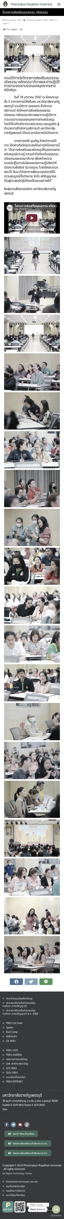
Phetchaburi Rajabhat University (31, 4)
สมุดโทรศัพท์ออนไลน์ (14, 1186)
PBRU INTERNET (13, 1081)
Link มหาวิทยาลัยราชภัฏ (16, 1063)
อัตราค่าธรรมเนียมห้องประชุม (18, 998)
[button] (21, 1134)
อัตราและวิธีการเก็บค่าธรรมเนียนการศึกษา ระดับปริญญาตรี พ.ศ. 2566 (20, 1012)
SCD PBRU (10, 1068)
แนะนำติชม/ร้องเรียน (14, 1195)
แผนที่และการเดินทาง (14, 1190)
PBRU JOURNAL (13, 1054)
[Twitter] (13, 1124)
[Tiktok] (27, 1124)
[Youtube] (20, 1124)
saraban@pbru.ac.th (18, 1109)
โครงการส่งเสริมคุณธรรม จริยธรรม (25, 12)
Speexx (8, 1027)
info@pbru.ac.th (38, 1109)
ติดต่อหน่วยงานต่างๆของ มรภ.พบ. (21, 1181)
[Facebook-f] (6, 1124)
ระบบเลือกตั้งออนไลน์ (14, 1077)
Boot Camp (11, 1032)
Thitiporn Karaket (34, 20)
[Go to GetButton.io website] (56, 1216)
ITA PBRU (10, 1041)
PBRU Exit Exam (13, 1023)
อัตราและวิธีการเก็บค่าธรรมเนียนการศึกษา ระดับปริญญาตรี (18, 1004)
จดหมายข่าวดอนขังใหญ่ (15, 1059)
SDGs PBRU (11, 1072)
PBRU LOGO (11, 1050)
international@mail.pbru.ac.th (17, 1113)
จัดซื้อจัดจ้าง (10, 1036)
